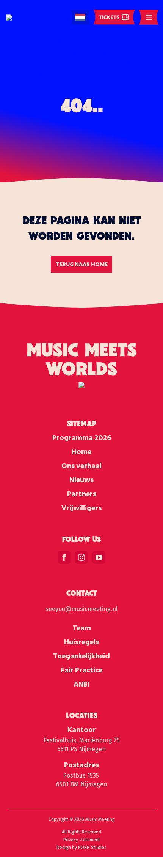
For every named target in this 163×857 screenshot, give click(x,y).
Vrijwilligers (81, 507)
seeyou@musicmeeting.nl (81, 608)
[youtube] (98, 557)
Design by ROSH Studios (81, 847)
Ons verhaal (81, 465)
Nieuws (81, 479)
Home (81, 451)
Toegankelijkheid (81, 655)
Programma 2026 (81, 437)
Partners (81, 493)
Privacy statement (81, 840)
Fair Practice (81, 669)
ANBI (81, 683)
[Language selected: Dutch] (80, 18)
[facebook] (64, 557)
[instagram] (81, 557)
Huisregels (81, 641)
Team (81, 627)
